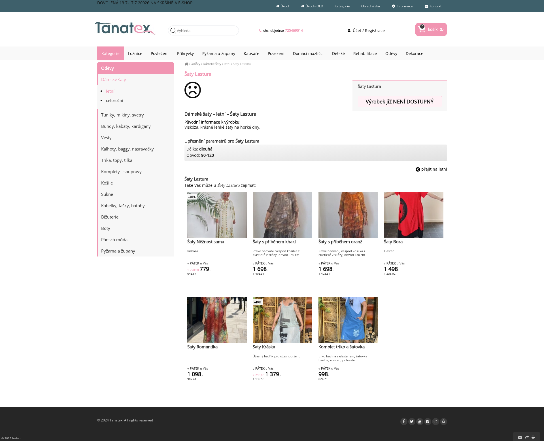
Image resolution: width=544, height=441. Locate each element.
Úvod (284, 6)
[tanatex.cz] (186, 64)
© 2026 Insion (10, 438)
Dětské (338, 53)
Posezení (276, 53)
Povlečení (160, 53)
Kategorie (342, 6)
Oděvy (195, 64)
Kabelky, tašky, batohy (123, 205)
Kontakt (435, 6)
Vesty (106, 137)
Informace (404, 6)
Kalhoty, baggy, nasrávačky (127, 149)
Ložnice (135, 53)
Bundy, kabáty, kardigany (126, 126)
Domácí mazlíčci (308, 53)
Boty (105, 228)
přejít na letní (433, 169)
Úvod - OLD (314, 6)
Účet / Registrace (368, 30)
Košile (107, 183)
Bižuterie (109, 217)
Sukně (107, 194)
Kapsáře (251, 53)
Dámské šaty (212, 64)
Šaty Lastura (242, 64)
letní (227, 64)
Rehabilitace (365, 53)
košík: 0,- (432, 29)
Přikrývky (185, 53)
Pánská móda (114, 239)
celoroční (114, 100)
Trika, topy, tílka (116, 160)
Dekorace (414, 53)
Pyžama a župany (118, 251)
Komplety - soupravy (121, 171)
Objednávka (370, 6)
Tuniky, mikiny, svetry (122, 115)
